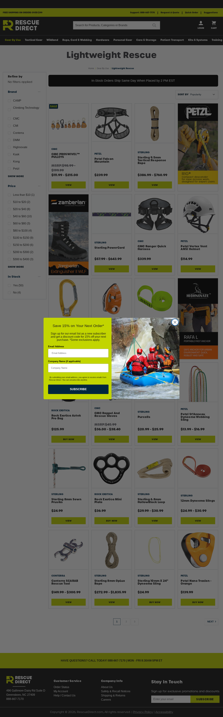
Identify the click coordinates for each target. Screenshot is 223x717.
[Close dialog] (175, 322)
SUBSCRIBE (78, 389)
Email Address (56, 346)
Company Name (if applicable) (64, 361)
